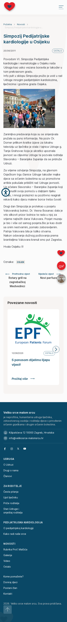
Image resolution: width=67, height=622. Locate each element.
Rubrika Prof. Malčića (15, 549)
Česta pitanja (10, 491)
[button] (56, 349)
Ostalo (7, 566)
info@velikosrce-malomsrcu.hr (26, 438)
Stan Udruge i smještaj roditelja (13, 510)
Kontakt (7, 593)
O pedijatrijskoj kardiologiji (18, 528)
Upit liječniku (10, 497)
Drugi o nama (10, 470)
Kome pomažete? (13, 576)
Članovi (7, 476)
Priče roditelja (11, 503)
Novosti (21, 24)
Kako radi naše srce (14, 533)
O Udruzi (8, 464)
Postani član (10, 587)
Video (6, 560)
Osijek (20, 262)
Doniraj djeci (10, 582)
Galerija (7, 555)
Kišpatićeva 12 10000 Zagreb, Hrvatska (31, 432)
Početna (7, 24)
